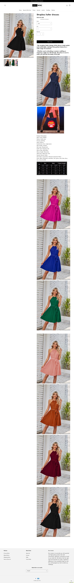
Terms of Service (7, 559)
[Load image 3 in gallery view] (15, 62)
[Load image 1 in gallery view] (7, 62)
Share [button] (39, 540)
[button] (5, 5)
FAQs (27, 557)
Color (38, 21)
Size (37, 26)
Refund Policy (6, 555)
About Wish (39, 580)
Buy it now (50, 41)
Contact (27, 555)
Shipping (38, 19)
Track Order (28, 559)
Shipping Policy (7, 557)
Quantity (38, 31)
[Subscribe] (46, 570)
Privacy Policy (7, 553)
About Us (28, 553)
